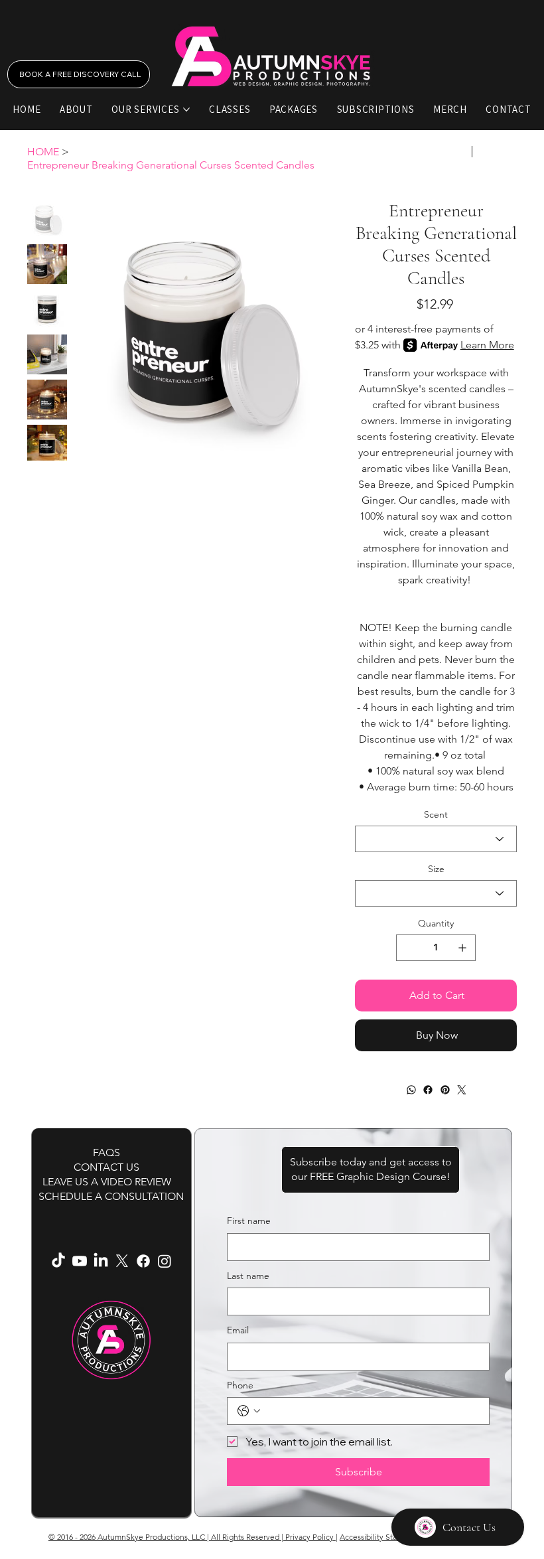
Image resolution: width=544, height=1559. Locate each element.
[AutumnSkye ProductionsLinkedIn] (100, 1261)
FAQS (106, 1152)
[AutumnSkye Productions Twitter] (122, 1261)
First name (249, 1220)
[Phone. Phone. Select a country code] (249, 1411)
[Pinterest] (444, 1089)
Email (238, 1330)
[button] (370, 1169)
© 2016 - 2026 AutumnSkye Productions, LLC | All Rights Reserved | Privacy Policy (192, 1537)
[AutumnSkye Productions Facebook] (143, 1261)
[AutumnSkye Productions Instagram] (164, 1261)
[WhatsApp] (410, 1089)
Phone (240, 1385)
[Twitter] (461, 1089)
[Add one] (462, 947)
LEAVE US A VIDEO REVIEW (106, 1181)
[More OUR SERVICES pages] (186, 109)
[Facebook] (428, 1089)
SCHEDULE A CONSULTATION (111, 1196)
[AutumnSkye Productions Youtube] (79, 1261)
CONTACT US (106, 1167)
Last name (248, 1276)
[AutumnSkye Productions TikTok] (58, 1261)
